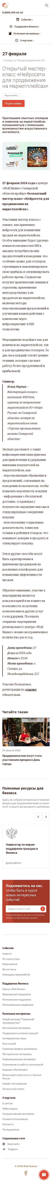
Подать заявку (13, 103)
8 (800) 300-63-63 (12, 12)
